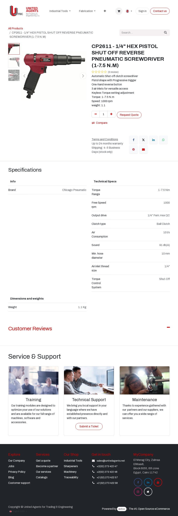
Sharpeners (71, 466)
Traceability (71, 477)
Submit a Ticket (89, 426)
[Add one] (111, 114)
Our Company (16, 460)
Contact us (160, 11)
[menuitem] (60, 11)
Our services (43, 471)
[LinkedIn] (153, 140)
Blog (11, 477)
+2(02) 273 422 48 (107, 472)
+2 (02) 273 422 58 (107, 483)
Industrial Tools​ (73, 460)
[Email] (143, 149)
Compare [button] (101, 122)
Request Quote (129, 114)
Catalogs (41, 477)
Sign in (143, 11)
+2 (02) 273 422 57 (107, 477)
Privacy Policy (16, 471)
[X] (143, 140)
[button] (24, 75)
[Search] (165, 32)
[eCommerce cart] (119, 11)
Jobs (11, 466)
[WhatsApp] (163, 140)
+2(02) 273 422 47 (107, 466)
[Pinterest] (133, 149)
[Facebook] (133, 140)
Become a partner (47, 466)
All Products (15, 28)
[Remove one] (96, 114)
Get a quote (43, 460)
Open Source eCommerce (154, 508)
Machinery (70, 471)
